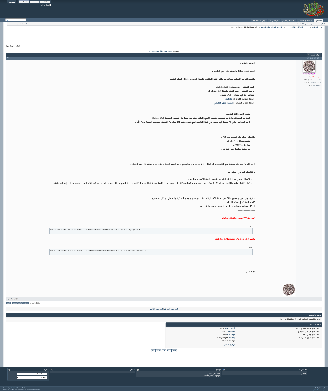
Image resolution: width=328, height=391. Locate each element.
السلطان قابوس (305, 20)
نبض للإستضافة (259, 20)
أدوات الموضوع (315, 55)
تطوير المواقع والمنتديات (271, 27)
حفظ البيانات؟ (45, 5)
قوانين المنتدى (229, 344)
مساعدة (12, 2)
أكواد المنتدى (230, 328)
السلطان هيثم (288, 20)
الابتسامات (231, 331)
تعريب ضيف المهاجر (319, 389)
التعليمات (321, 23)
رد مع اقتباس (11, 299)
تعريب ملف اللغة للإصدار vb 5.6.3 (160, 51)
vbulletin (228, 99)
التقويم (312, 23)
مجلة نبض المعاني (213, 373)
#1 (8, 58)
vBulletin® (13, 388)
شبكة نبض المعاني (223, 103)
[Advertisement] (164, 34)
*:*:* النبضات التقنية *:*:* (296, 27)
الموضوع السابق (171, 309)
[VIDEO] (232, 337)
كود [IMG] (231, 334)
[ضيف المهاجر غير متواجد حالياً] (309, 66)
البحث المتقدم (22, 23)
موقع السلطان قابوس (211, 375)
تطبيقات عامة (303, 23)
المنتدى (319, 20)
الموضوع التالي (156, 309)
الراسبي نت (274, 20)
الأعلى (9, 303)
